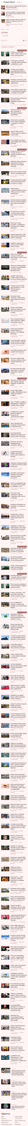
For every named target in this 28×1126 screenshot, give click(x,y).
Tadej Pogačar (18, 1124)
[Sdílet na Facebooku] (23, 40)
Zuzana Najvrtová (12, 9)
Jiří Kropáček (16, 146)
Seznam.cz (19, 2)
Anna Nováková (17, 931)
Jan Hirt (16, 1122)
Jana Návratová (16, 884)
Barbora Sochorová (18, 281)
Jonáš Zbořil (10, 16)
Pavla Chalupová (17, 85)
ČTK (19, 57)
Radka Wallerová (11, 24)
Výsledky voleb (4, 1122)
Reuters (22, 922)
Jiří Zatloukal (16, 1063)
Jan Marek (22, 438)
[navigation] (2, 2)
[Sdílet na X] (26, 40)
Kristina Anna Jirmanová (17, 892)
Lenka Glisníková (17, 315)
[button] (3, 7)
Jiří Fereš (23, 104)
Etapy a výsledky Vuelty (20, 1120)
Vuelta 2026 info (18, 1119)
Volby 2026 (3, 1119)
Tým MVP (19, 469)
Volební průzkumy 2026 (6, 1120)
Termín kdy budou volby (6, 1124)
